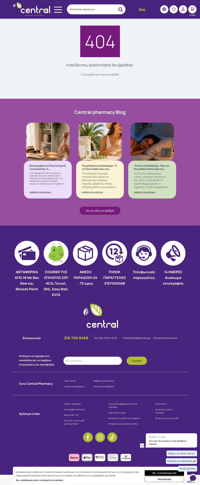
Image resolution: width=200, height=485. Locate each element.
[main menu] (58, 10)
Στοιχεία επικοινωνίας (165, 338)
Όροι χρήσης (70, 380)
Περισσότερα (164, 479)
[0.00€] (192, 9)
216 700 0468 (76, 337)
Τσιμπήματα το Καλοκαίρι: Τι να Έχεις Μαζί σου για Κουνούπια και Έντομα (99, 169)
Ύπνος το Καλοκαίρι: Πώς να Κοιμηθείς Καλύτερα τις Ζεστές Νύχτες (151, 169)
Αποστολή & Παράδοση (104, 386)
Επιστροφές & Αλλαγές (74, 409)
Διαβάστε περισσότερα (40, 192)
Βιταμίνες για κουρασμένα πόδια (123, 423)
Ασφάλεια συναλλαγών (104, 380)
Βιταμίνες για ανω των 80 (166, 418)
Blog (142, 9)
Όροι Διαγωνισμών (117, 412)
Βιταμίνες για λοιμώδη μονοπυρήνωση (74, 422)
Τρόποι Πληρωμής (72, 404)
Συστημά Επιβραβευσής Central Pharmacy (122, 405)
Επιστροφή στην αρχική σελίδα (100, 74)
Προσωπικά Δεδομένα (74, 386)
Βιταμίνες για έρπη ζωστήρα (164, 411)
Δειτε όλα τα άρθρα (100, 210)
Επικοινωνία (161, 404)
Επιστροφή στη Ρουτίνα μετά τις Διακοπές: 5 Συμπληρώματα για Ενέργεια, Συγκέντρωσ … (48, 170)
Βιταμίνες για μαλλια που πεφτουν (124, 418)
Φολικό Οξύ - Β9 (71, 415)
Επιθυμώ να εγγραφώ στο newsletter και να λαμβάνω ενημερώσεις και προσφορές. (37, 360)
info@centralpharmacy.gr (137, 338)
